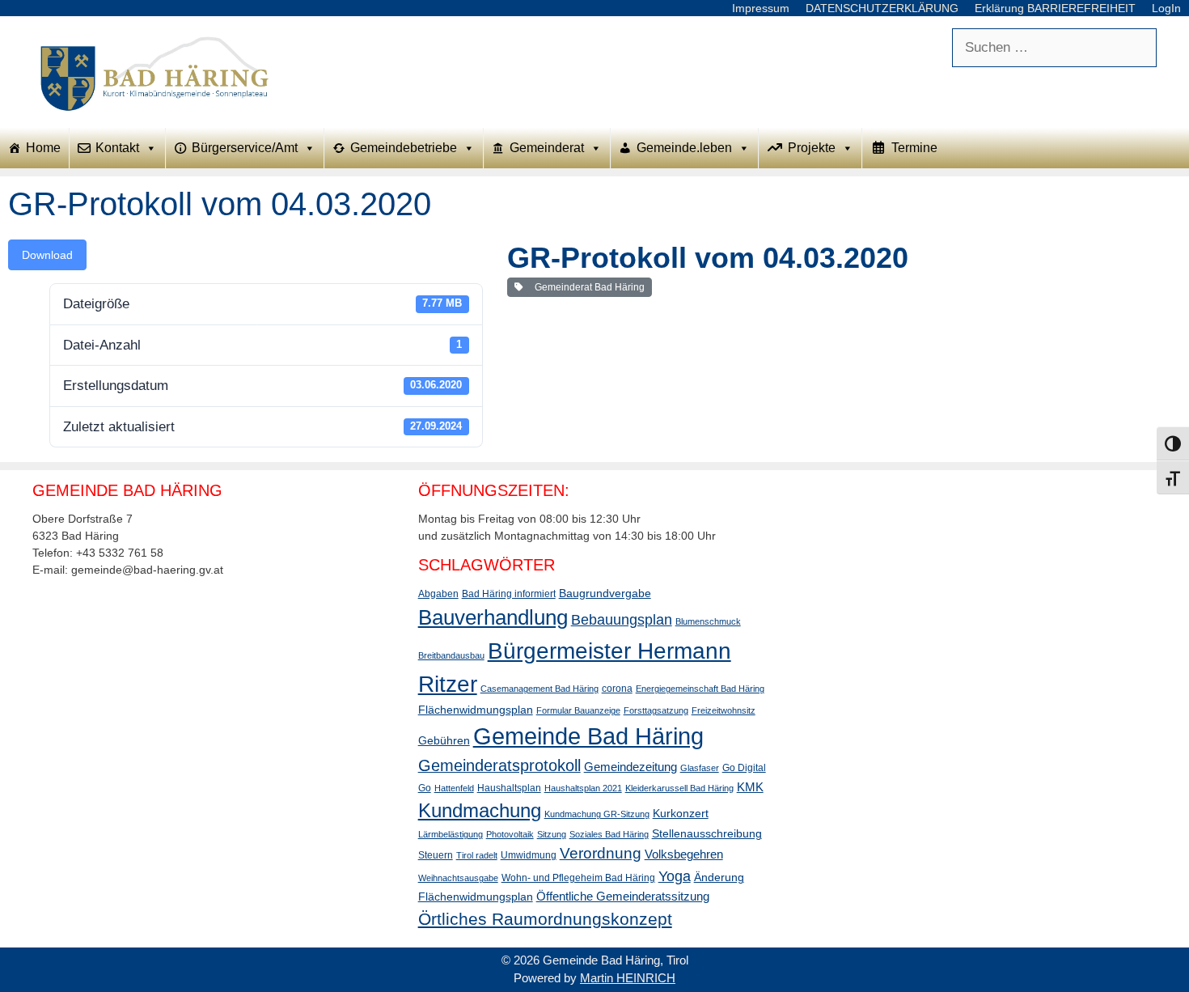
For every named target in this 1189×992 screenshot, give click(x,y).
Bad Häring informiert (509, 594)
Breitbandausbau (451, 655)
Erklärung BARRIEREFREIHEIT (1055, 8)
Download (47, 254)
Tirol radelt (476, 855)
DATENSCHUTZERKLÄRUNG (882, 8)
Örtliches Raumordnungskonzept (545, 918)
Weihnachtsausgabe (458, 878)
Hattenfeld (454, 788)
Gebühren (444, 740)
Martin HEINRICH (627, 978)
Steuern (435, 855)
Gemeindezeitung (630, 767)
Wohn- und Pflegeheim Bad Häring (578, 878)
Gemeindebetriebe (403, 148)
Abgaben (438, 594)
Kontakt (117, 148)
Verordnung (600, 853)
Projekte (812, 148)
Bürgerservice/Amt (245, 148)
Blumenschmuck (708, 621)
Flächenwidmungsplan (475, 709)
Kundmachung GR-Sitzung (597, 814)
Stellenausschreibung (707, 833)
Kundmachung (479, 810)
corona (617, 688)
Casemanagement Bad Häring (539, 688)
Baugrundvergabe (605, 593)
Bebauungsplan (621, 620)
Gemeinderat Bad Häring (587, 287)
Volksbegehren (684, 854)
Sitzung (551, 834)
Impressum (760, 8)
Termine (914, 148)
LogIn (1166, 8)
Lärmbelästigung (450, 834)
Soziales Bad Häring (609, 834)
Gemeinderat (547, 148)
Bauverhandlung (493, 617)
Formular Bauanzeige (578, 710)
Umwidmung (528, 855)
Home (43, 148)
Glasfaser (699, 768)
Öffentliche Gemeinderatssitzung (622, 896)
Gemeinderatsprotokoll (499, 765)
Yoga (674, 876)
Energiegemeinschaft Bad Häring (700, 688)
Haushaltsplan (509, 788)
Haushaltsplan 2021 (583, 788)
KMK (750, 787)
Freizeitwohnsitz (723, 710)
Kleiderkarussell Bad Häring (679, 788)
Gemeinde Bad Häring (588, 736)
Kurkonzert (681, 813)
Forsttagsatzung (656, 710)
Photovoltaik (510, 834)
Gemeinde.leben (684, 148)
